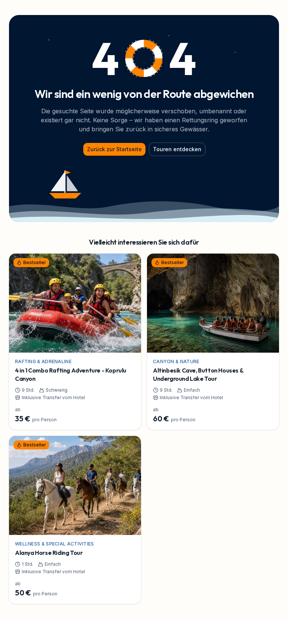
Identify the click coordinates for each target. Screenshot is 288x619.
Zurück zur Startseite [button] (114, 149)
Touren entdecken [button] (177, 149)
